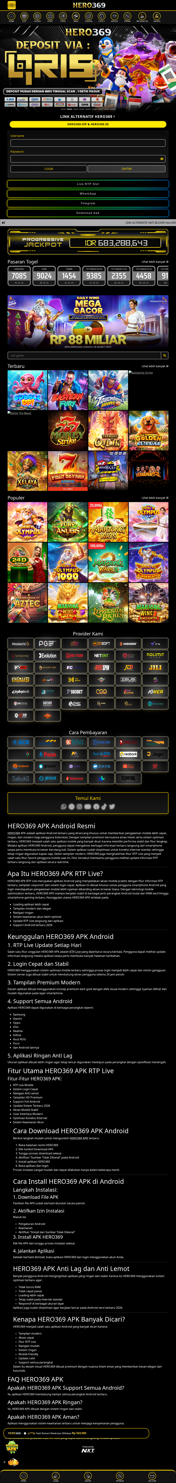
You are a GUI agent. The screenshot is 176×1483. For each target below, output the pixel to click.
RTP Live (75, 952)
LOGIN (49, 169)
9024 (19, 275)
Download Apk (88, 212)
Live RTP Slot (88, 184)
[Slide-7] (106, 109)
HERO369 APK (79, 1138)
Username (17, 136)
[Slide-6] (100, 109)
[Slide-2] (75, 109)
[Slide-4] (88, 109)
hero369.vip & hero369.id (88, 124)
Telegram (88, 203)
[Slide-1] (69, 109)
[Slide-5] (94, 109)
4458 (118, 275)
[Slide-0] (63, 109)
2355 (94, 275)
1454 (44, 275)
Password (16, 151)
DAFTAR (127, 169)
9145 (144, 275)
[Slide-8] (112, 109)
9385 (69, 275)
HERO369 (14, 833)
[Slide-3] (81, 109)
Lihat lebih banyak (154, 262)
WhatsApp (88, 193)
